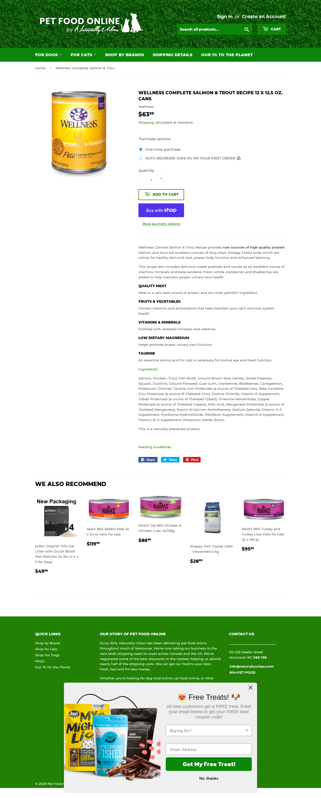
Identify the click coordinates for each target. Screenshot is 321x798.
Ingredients (148, 369)
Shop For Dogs (47, 655)
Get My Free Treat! (209, 764)
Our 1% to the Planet (227, 54)
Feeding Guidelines (154, 447)
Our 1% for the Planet (52, 667)
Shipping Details (172, 54)
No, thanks (208, 778)
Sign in (224, 16)
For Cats (82, 54)
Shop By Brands (124, 54)
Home (40, 68)
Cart (275, 29)
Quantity (146, 170)
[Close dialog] (250, 687)
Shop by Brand (47, 643)
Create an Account (264, 16)
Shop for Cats (46, 649)
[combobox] (207, 730)
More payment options (161, 224)
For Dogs (47, 54)
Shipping (146, 122)
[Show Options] (247, 730)
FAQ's (40, 661)
